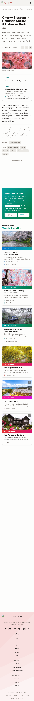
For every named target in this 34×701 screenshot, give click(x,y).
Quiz (17, 664)
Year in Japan (17, 667)
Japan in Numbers (17, 670)
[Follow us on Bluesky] (10, 628)
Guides (17, 652)
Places (17, 645)
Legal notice (8, 695)
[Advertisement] (17, 173)
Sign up (17, 685)
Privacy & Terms (18, 695)
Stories (17, 649)
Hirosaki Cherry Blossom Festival (11, 253)
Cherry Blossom (15, 142)
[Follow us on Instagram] (24, 628)
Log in (17, 682)
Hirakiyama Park (11, 401)
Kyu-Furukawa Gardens (14, 435)
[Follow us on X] (28, 628)
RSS (21, 698)
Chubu (10, 9)
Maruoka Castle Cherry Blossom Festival (14, 291)
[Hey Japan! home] (7, 3)
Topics (17, 655)
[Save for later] (22, 47)
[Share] (26, 47)
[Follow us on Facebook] (19, 628)
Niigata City (29, 9)
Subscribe (23, 215)
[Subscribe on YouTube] (14, 628)
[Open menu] (30, 3)
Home (4, 9)
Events (17, 642)
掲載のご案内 (15, 698)
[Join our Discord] (5, 628)
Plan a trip (17, 679)
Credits (27, 695)
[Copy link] (30, 47)
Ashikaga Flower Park (13, 367)
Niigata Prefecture (19, 9)
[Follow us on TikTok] (17, 633)
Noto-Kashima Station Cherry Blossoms (13, 330)
